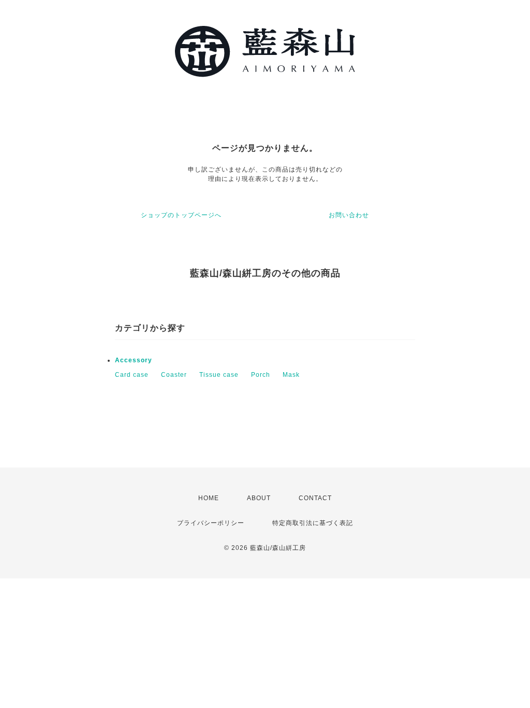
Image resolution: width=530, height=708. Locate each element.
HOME (208, 498)
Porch (260, 374)
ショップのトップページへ (181, 215)
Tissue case (219, 374)
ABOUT (259, 498)
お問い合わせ (349, 215)
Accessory (133, 360)
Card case (132, 374)
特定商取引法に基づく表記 (312, 523)
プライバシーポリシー (210, 523)
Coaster (174, 374)
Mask (291, 374)
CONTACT (315, 498)
